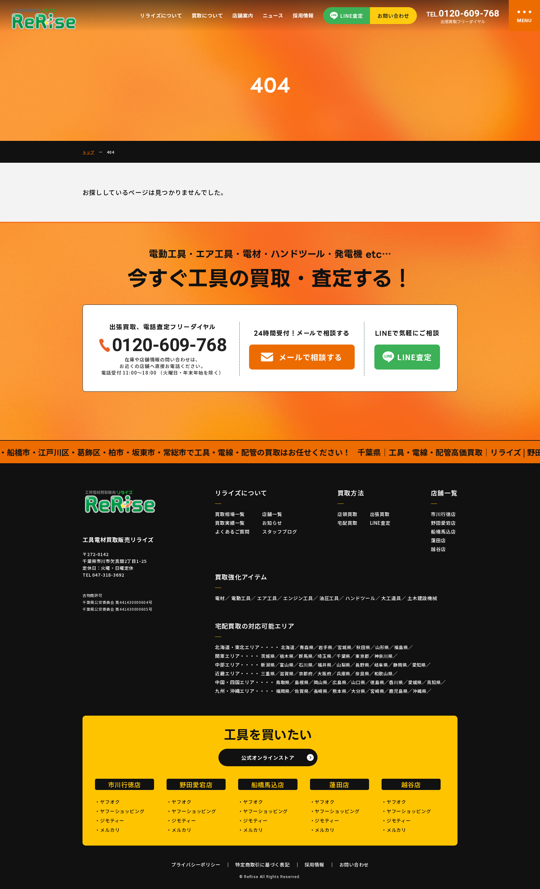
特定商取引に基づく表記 (262, 864)
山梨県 (344, 665)
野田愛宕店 (443, 522)
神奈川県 (383, 656)
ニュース (273, 15)
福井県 (325, 665)
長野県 (362, 665)
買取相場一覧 (230, 514)
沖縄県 (420, 691)
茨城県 (268, 656)
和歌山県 (383, 673)
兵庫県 (344, 673)
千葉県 (344, 656)
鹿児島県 (398, 691)
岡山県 (321, 682)
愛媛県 (415, 682)
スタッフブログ (279, 531)
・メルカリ (107, 830)
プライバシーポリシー (196, 864)
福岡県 (283, 691)
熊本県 (339, 691)
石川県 (306, 665)
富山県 (287, 665)
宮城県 (345, 647)
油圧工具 (329, 598)
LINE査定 (351, 15)
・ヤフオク (107, 801)
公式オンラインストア (267, 757)
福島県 (401, 647)
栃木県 (287, 656)
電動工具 (241, 598)
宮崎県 (377, 691)
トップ (88, 152)
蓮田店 (438, 540)
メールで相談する (310, 356)
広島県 (339, 682)
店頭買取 (348, 514)
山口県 (358, 682)
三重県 (268, 673)
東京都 (362, 656)
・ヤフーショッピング (120, 811)
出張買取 (380, 514)
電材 (220, 598)
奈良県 (362, 673)
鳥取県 (283, 682)
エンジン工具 (298, 598)
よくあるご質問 (232, 531)
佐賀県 (302, 691)
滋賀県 (287, 673)
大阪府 (325, 673)
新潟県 (268, 665)
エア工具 (267, 598)
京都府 (306, 673)
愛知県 (419, 665)
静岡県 (400, 665)
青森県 (307, 647)
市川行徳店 (443, 514)
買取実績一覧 (230, 522)
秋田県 (363, 647)
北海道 (288, 647)
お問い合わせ (393, 15)
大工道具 (391, 598)
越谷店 (438, 549)
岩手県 (325, 647)
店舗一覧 (272, 514)
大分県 (358, 691)
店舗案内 (242, 15)
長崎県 (321, 691)
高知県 (434, 682)
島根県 (302, 682)
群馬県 (306, 656)
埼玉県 (325, 656)
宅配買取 (348, 522)
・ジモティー (109, 820)
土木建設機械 (422, 598)
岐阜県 (381, 665)
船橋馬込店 (443, 531)
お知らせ (272, 522)
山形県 (382, 647)
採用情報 (303, 15)
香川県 (396, 682)
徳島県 (377, 682)
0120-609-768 (462, 14)
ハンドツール (360, 598)
